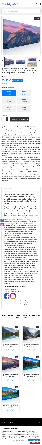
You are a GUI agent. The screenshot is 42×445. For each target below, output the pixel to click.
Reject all (35, 442)
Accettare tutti (34, 440)
